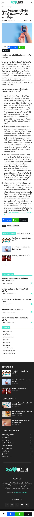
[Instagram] (12, 505)
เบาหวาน (9, 225)
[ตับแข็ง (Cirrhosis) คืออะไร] (6, 258)
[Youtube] (27, 505)
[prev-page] (3, 264)
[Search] (31, 2)
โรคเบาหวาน (16, 225)
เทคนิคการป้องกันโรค (9, 353)
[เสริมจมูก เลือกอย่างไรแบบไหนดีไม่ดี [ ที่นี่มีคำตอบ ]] (6, 405)
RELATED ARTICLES (9, 233)
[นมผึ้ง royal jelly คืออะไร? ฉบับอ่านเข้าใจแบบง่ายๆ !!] (6, 414)
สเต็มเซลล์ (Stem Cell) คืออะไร (12, 310)
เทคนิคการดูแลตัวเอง (9, 350)
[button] (3, 2)
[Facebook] (7, 505)
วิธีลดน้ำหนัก (6, 334)
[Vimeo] (22, 505)
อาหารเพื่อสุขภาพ (8, 348)
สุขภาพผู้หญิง (6, 345)
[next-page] (6, 264)
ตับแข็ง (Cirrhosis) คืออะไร (21, 256)
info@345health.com (20, 492)
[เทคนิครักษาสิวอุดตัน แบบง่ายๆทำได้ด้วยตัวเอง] (6, 422)
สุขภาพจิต (6, 340)
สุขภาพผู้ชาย (10, 7)
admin (5, 20)
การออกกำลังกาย (7, 331)
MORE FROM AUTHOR (23, 233)
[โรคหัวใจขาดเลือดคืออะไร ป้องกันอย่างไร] (6, 249)
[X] (17, 505)
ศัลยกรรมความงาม (8, 337)
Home (3, 7)
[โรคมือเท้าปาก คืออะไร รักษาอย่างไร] (6, 240)
